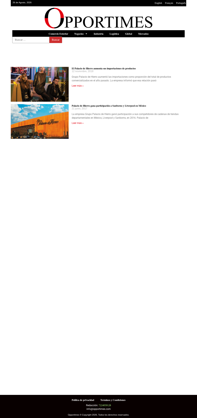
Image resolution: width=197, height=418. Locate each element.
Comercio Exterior (58, 33)
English (158, 3)
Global (128, 33)
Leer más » (78, 85)
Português (181, 3)
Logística (114, 33)
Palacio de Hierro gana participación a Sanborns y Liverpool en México (109, 105)
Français (169, 3)
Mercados (143, 33)
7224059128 (105, 405)
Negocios (79, 33)
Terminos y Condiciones (112, 400)
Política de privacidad (83, 400)
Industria (98, 33)
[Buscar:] (30, 40)
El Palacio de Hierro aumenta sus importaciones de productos (104, 68)
